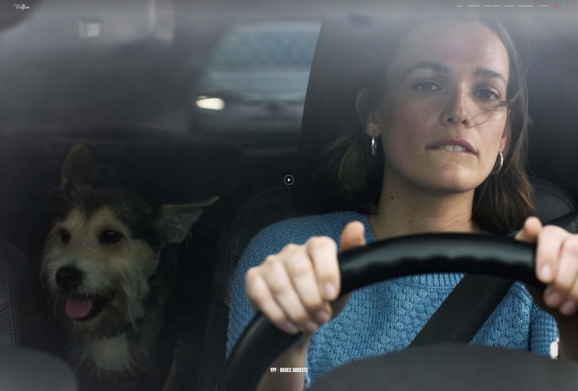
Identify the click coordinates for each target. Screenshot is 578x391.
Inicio (460, 6)
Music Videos (492, 6)
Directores (473, 6)
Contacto (543, 6)
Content (509, 6)
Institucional (525, 6)
